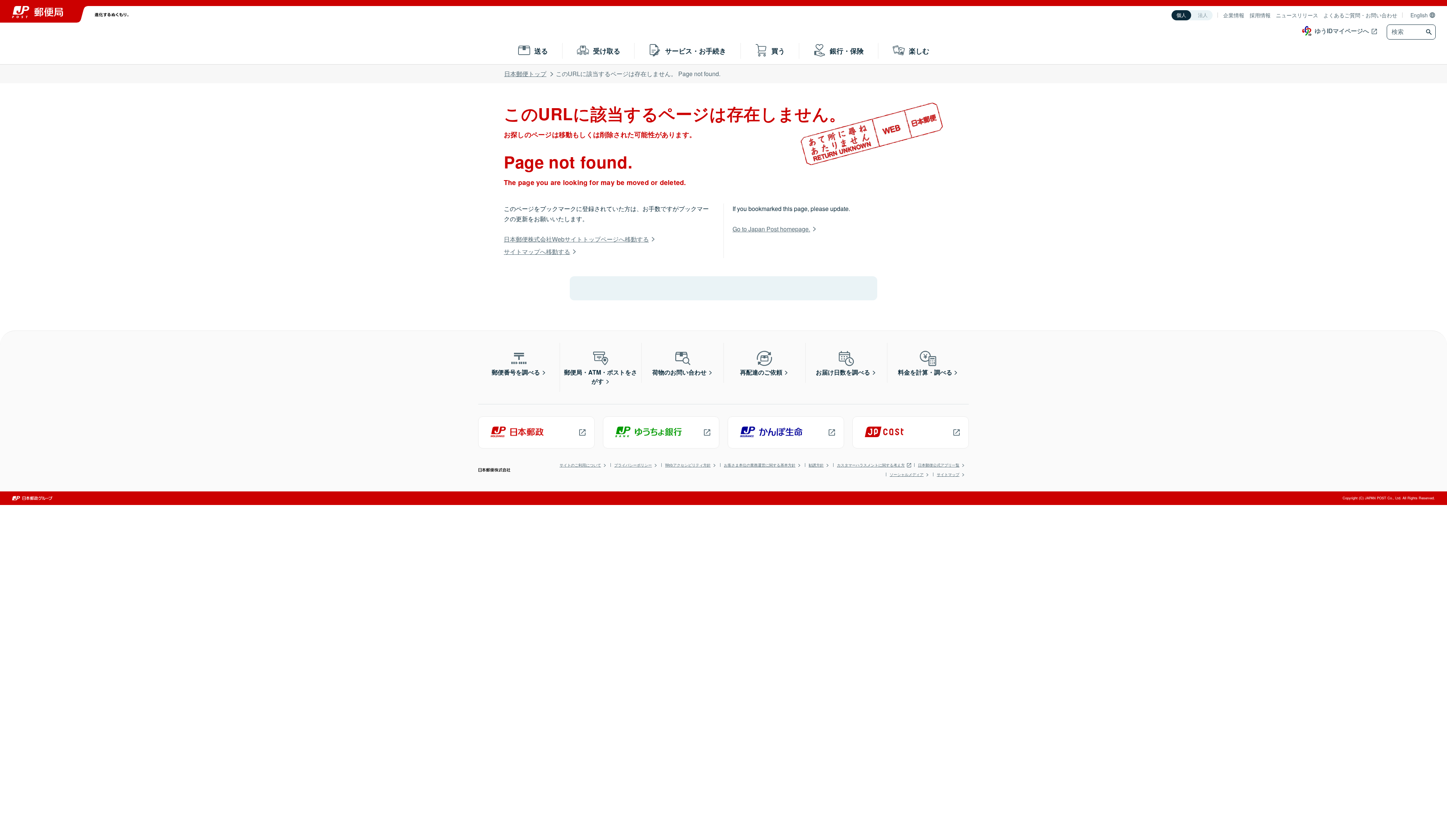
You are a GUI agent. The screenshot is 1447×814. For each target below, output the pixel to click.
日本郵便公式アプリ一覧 (938, 465)
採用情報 (1260, 15)
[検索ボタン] (1429, 32)
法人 (1203, 15)
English (1419, 15)
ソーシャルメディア (907, 474)
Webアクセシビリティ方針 (688, 465)
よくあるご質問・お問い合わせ (1360, 15)
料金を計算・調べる (925, 372)
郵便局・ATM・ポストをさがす (600, 377)
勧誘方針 (816, 465)
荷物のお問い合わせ (679, 372)
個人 (1181, 15)
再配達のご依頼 (761, 372)
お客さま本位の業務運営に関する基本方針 (759, 465)
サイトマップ (948, 474)
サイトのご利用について (580, 465)
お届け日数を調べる (843, 372)
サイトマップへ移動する (537, 251)
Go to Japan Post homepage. (771, 229)
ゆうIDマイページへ (1342, 30)
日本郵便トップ (525, 73)
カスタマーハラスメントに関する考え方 (871, 465)
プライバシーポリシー (633, 465)
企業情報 (1233, 15)
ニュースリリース (1297, 15)
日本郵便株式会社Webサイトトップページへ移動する (576, 239)
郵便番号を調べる (516, 372)
